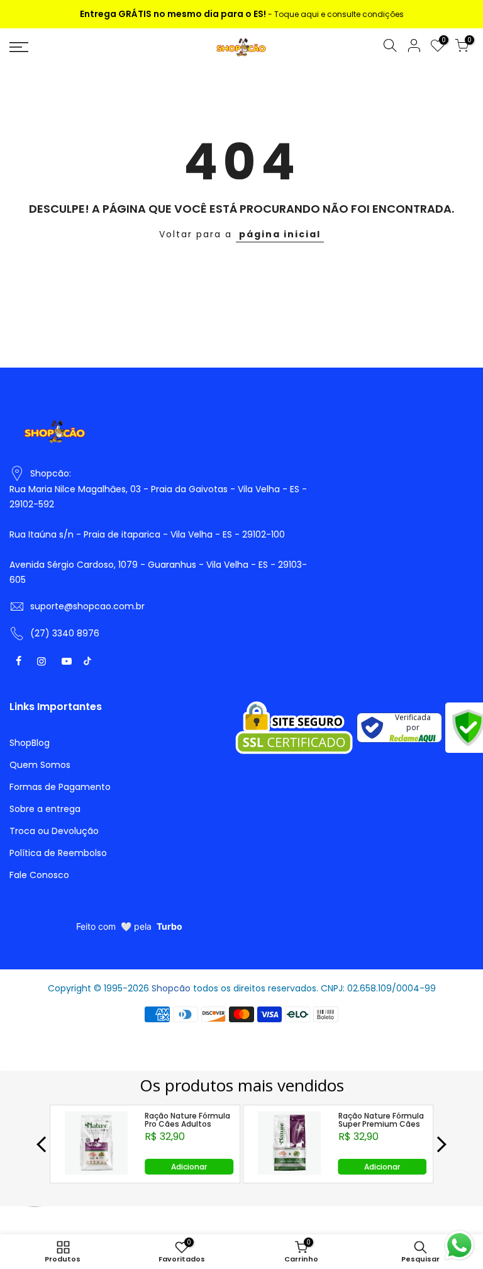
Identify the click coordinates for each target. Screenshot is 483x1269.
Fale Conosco (39, 875)
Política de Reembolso (58, 853)
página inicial (280, 234)
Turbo (169, 926)
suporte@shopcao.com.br (87, 606)
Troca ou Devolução (54, 831)
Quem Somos (39, 765)
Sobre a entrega (44, 809)
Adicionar (189, 1166)
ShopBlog (29, 742)
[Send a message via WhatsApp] (459, 1245)
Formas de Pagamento (60, 787)
